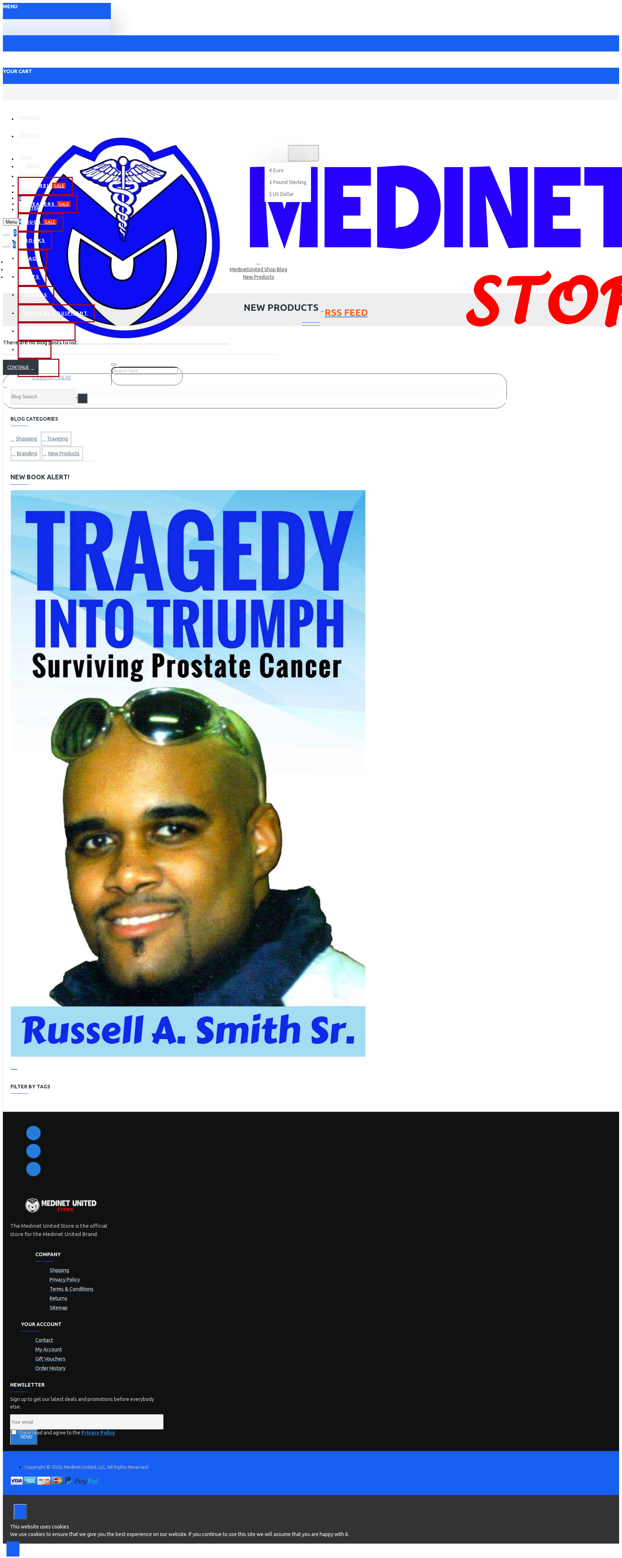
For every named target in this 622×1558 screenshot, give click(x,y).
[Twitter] (33, 1151)
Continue (18, 367)
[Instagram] (33, 1169)
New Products (258, 277)
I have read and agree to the (66, 1433)
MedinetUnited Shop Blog (258, 269)
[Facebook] (33, 1133)
